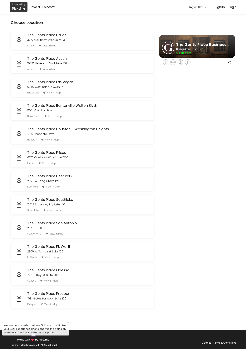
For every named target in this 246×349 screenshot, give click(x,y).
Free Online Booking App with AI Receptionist (33, 344)
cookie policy (38, 332)
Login (232, 7)
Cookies (206, 342)
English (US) (196, 7)
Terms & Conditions (224, 342)
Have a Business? (42, 7)
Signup (220, 7)
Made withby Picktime (33, 339)
